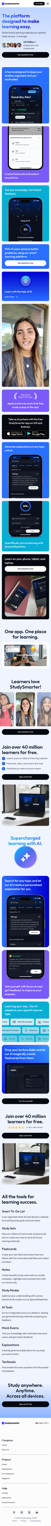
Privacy (23, 1521)
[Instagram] (22, 1512)
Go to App (39, 3)
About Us (5, 1449)
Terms (14, 1521)
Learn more (9, 297)
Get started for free (25, 55)
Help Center (6, 1497)
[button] (25, 709)
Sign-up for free (25, 777)
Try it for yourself (25, 1101)
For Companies (8, 1473)
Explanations (7, 1469)
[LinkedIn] (37, 1512)
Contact (5, 1493)
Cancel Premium (8, 1502)
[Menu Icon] (47, 3)
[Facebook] (14, 1512)
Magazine (5, 1478)
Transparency (35, 1521)
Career (4, 1445)
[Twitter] (29, 1512)
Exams (4, 1464)
